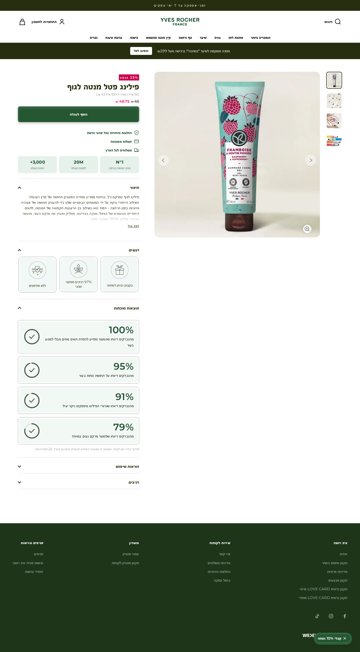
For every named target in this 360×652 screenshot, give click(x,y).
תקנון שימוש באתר (334, 562)
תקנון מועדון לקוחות (125, 562)
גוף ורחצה (185, 37)
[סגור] (345, 638)
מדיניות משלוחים (219, 562)
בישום (134, 37)
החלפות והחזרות (219, 571)
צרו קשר (224, 553)
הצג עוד (133, 225)
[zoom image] (309, 227)
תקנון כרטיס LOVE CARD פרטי (323, 589)
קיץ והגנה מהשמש (158, 37)
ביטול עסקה (222, 580)
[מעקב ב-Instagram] (331, 616)
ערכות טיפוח (113, 37)
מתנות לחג (235, 37)
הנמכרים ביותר (260, 37)
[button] (310, 161)
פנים (218, 37)
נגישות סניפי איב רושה (28, 562)
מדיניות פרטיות (337, 571)
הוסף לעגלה (78, 114)
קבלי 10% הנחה (329, 638)
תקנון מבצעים (337, 580)
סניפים (38, 553)
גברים (94, 37)
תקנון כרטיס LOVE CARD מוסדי (323, 597)
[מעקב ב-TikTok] (317, 616)
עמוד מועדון (131, 553)
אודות (343, 553)
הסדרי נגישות (34, 571)
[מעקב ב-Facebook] (344, 616)
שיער (203, 37)
